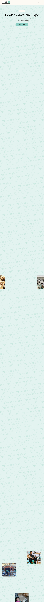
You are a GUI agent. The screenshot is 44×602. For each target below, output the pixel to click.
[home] (19, 2)
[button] (41, 2)
